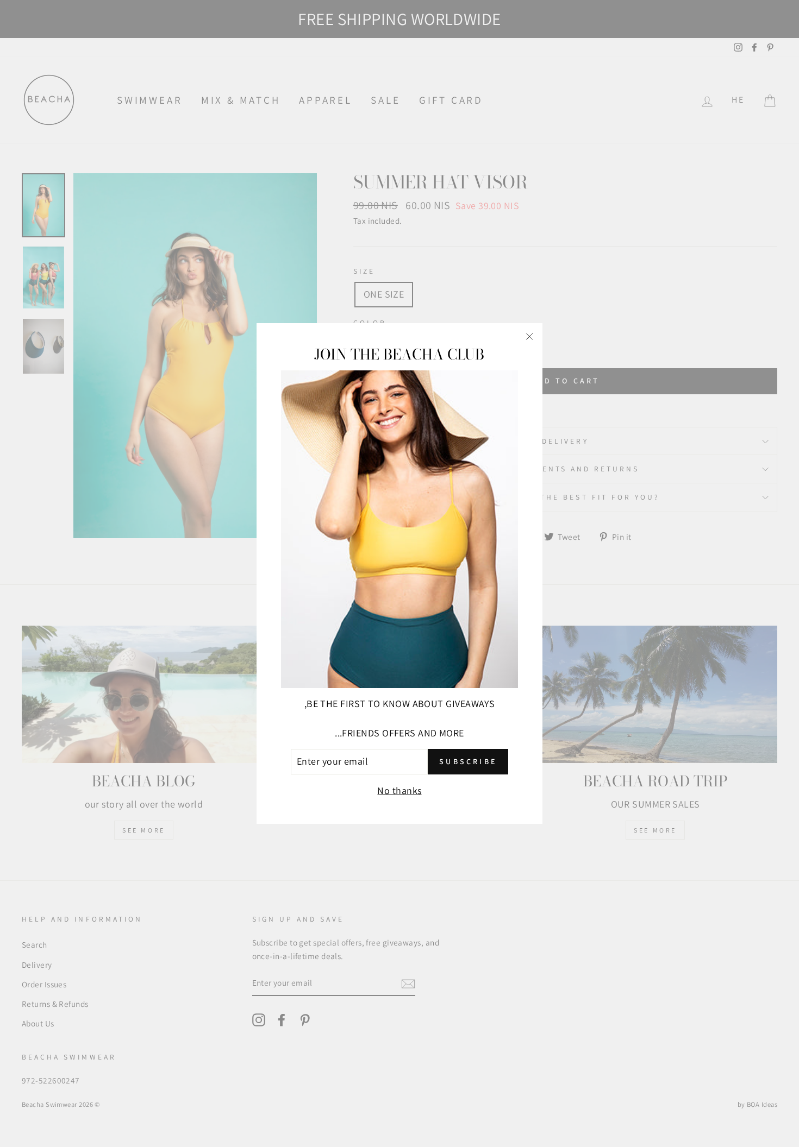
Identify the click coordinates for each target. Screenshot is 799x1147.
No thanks (399, 790)
